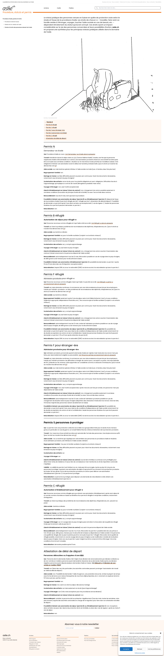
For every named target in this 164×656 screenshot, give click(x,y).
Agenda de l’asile (61, 649)
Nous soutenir (115, 2)
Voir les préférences (154, 649)
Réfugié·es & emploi (34, 649)
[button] (160, 633)
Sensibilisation (33, 647)
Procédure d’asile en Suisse (12, 21)
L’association (115, 638)
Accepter (126, 649)
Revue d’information (62, 638)
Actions (46, 8)
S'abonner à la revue (125, 2)
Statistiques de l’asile (34, 645)
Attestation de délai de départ (56, 138)
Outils (59, 8)
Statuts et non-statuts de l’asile (13, 24)
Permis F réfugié (51, 127)
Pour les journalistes (89, 638)
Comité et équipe (116, 642)
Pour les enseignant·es (90, 640)
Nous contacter (151, 2)
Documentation (33, 640)
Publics (71, 8)
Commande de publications (138, 2)
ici (55, 166)
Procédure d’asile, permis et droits (12, 19)
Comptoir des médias (35, 642)
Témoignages (60, 644)
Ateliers (58, 652)
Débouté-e (98, 563)
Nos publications (61, 650)
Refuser (139, 649)
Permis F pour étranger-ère (55, 130)
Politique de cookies (140, 653)
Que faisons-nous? (117, 640)
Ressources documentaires (64, 645)
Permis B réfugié (51, 125)
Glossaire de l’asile (62, 642)
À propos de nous (106, 2)
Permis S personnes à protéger (56, 133)
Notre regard (32, 638)
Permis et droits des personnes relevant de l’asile (18, 27)
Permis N (50, 122)
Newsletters (158, 2)
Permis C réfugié (51, 136)
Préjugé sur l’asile (33, 644)
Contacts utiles (61, 647)
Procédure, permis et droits (63, 640)
